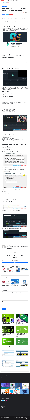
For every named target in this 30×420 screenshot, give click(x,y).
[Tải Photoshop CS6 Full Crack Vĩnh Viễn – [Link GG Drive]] (24, 391)
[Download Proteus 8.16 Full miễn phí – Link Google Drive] (22, 352)
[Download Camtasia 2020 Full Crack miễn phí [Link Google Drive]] (22, 329)
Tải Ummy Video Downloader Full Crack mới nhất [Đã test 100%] (5, 285)
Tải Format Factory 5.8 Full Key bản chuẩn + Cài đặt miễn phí (24, 285)
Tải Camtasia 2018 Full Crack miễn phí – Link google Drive (22, 346)
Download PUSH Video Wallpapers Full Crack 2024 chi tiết (14, 285)
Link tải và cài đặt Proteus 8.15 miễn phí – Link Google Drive (21, 369)
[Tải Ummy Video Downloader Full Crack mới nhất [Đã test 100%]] (6, 281)
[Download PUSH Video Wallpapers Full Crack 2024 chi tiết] (15, 281)
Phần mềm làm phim (4, 6)
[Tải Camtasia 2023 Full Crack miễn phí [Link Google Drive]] (8, 318)
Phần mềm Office (4, 409)
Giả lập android (2, 406)
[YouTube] (10, 248)
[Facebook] (7, 248)
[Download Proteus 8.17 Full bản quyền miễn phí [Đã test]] (8, 352)
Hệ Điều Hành (2, 407)
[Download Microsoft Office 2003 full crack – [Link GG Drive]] (5, 391)
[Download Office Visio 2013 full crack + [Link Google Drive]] (24, 386)
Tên (2, 301)
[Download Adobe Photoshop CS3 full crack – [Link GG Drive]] (15, 386)
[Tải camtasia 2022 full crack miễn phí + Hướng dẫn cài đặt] (22, 318)
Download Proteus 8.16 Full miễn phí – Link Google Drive (21, 358)
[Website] (6, 248)
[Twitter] (8, 248)
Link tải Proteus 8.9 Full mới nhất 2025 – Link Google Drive (7, 369)
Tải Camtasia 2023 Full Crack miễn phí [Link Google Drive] (8, 323)
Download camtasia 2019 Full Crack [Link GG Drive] (7, 346)
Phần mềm (2, 408)
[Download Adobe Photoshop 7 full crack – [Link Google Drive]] (5, 386)
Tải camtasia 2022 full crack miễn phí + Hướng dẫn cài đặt (22, 323)
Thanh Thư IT (8, 245)
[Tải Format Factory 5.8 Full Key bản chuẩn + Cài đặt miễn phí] (24, 281)
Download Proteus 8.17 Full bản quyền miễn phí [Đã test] (7, 358)
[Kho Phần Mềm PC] (5, 2)
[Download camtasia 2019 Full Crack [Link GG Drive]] (8, 341)
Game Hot (2, 405)
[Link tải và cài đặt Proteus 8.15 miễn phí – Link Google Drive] (22, 363)
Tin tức (28, 417)
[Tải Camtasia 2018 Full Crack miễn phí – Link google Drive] (22, 341)
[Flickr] (9, 248)
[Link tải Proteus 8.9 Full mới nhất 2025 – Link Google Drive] (8, 363)
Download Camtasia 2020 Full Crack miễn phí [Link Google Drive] (21, 334)
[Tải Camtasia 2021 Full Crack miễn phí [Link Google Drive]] (8, 329)
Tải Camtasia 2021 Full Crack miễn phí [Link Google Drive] (8, 334)
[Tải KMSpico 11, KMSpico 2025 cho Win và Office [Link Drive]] (15, 391)
